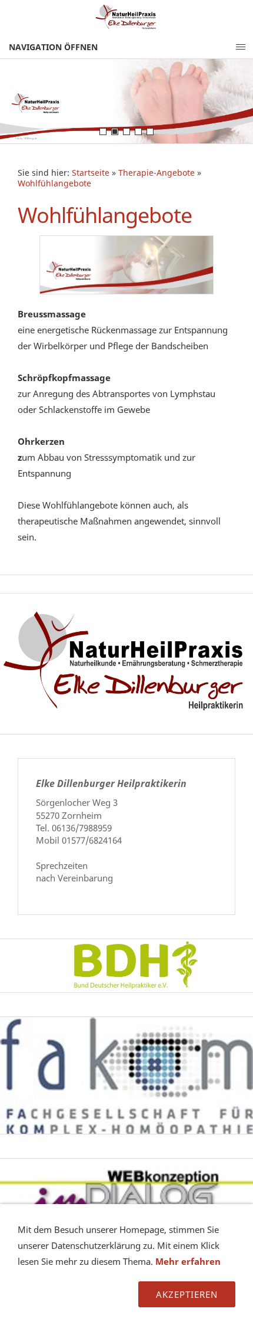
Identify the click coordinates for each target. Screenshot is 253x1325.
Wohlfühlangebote (54, 183)
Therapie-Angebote (156, 173)
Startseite (90, 173)
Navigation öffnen (53, 47)
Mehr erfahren (188, 1261)
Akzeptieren (187, 1294)
